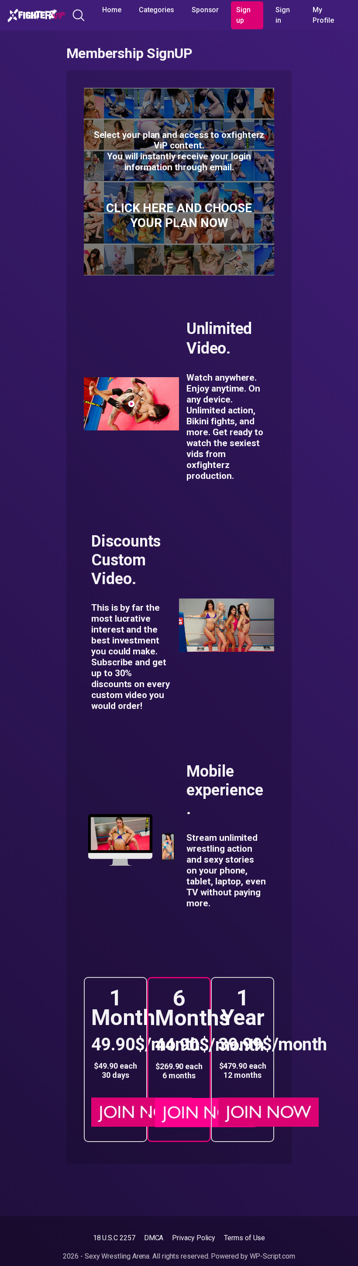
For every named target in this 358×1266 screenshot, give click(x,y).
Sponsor (205, 10)
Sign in (282, 15)
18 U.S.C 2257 (114, 1238)
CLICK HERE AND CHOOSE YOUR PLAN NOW (179, 215)
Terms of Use (244, 1238)
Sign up (243, 15)
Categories (156, 10)
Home (111, 10)
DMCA (154, 1238)
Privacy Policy (193, 1238)
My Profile (323, 15)
